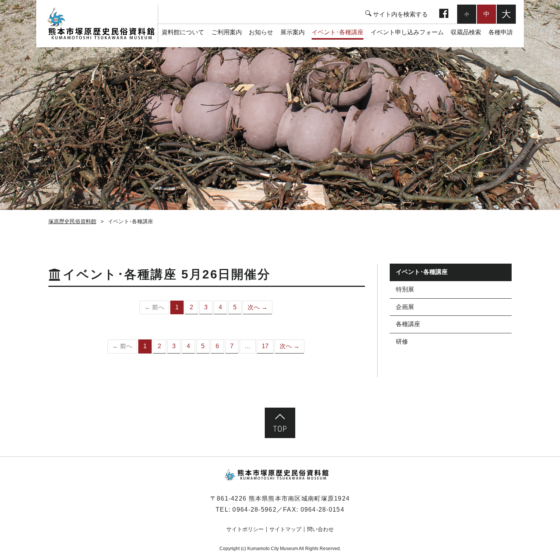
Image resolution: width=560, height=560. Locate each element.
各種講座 (408, 324)
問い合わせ (320, 529)
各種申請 (500, 32)
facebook (444, 14)
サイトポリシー (245, 529)
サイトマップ (285, 529)
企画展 (405, 307)
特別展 (405, 289)
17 (265, 346)
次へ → (257, 307)
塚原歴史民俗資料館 (101, 24)
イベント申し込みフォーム (407, 32)
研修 (402, 341)
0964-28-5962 (254, 509)
